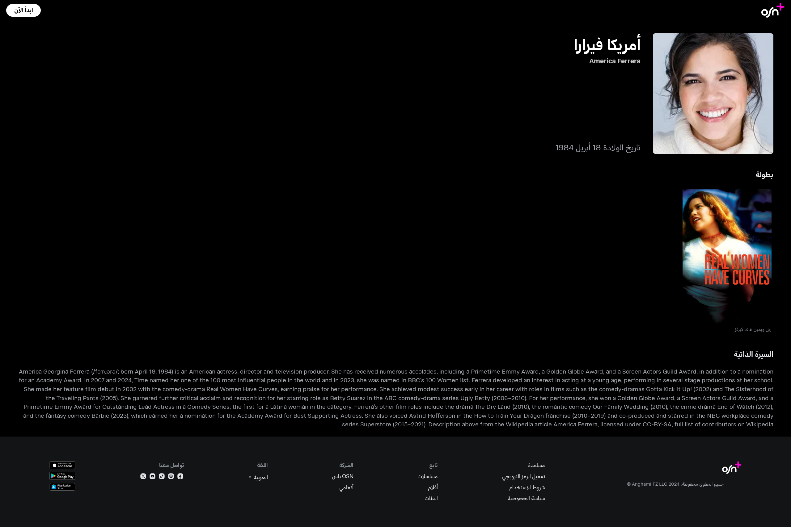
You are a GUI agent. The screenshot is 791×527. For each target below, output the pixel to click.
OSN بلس (342, 476)
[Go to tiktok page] (162, 477)
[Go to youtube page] (152, 477)
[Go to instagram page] (171, 477)
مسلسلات (427, 476)
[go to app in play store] (62, 476)
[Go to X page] (143, 477)
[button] (23, 10)
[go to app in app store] (62, 465)
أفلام (433, 487)
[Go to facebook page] (180, 477)
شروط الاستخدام (527, 487)
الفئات (431, 498)
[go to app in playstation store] (62, 487)
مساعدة (536, 465)
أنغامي (346, 487)
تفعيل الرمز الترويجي (523, 476)
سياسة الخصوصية (526, 498)
